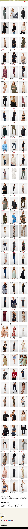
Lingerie (22, 504)
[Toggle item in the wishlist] (8, 8)
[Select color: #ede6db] (19, 123)
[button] (5, 13)
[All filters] (21, 6)
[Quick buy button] (8, 18)
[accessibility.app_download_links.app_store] (5, 526)
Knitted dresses (9, 504)
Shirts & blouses (3, 505)
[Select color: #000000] (19, 50)
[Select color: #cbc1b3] (19, 196)
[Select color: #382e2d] (19, 65)
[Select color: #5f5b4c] (10, 50)
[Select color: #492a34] (1, 50)
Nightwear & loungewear (10, 506)
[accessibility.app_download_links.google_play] (2, 526)
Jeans (8, 505)
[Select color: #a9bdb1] (10, 324)
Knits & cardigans (3, 504)
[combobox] (7, 6)
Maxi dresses (2, 506)
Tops (21, 505)
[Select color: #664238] (1, 324)
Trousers (15, 505)
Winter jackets (16, 506)
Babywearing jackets (16, 504)
